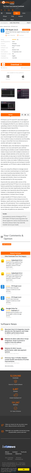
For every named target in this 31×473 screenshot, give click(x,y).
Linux (23, 13)
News (12, 19)
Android (20, 16)
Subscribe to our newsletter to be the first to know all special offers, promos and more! (17, 431)
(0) (17, 39)
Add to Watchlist (11, 35)
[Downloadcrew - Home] (7, 3)
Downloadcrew (19, 459)
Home (1, 26)
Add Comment (7, 244)
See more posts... (9, 366)
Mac (17, 13)
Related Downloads (15, 253)
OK (23, 469)
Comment (21, 35)
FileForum (10, 459)
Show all (28, 22)
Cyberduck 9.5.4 (16, 260)
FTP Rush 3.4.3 (16, 286)
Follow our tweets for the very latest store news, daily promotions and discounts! (16, 425)
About (7, 452)
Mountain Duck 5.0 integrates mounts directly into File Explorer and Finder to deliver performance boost (17, 331)
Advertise (18, 454)
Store (4, 19)
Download (15, 64)
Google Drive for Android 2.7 (12, 309)
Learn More (14, 471)
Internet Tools (7, 26)
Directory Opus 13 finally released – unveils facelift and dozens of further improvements (17, 359)
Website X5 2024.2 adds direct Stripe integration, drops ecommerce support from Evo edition (17, 340)
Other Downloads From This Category (15, 256)
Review (10, 115)
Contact (15, 452)
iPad (12, 16)
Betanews (18, 457)
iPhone (5, 16)
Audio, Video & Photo (14, 22)
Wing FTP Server (16, 45)
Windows (8, 13)
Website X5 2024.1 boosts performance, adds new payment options (15, 350)
